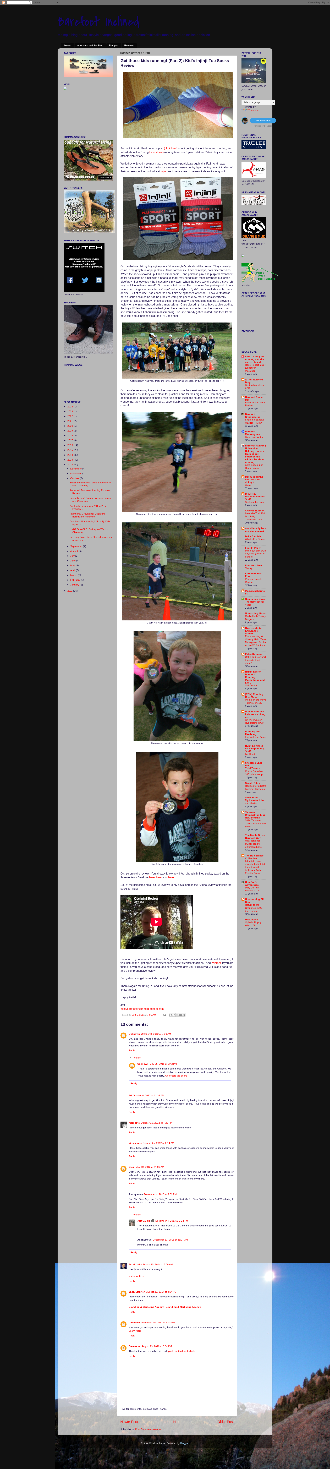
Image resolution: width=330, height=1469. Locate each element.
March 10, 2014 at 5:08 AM (158, 1264)
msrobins (134, 1122)
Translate (253, 110)
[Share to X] (177, 1015)
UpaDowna (251, 919)
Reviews (129, 45)
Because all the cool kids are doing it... (254, 479)
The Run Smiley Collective (254, 857)
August (74, 551)
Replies (137, 1057)
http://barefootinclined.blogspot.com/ (142, 1008)
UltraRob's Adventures (252, 883)
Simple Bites (252, 783)
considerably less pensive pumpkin (255, 529)
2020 (70, 425)
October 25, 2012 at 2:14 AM (158, 1143)
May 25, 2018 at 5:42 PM (163, 1063)
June (73, 560)
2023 (70, 411)
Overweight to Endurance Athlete (253, 631)
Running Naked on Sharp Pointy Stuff (254, 748)
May (73, 565)
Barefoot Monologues (252, 433)
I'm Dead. (250, 754)
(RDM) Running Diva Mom (254, 695)
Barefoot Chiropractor (252, 415)
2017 (70, 440)
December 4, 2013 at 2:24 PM (171, 1220)
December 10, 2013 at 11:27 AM (170, 1239)
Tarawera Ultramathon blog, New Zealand (255, 815)
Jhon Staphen (137, 1291)
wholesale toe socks (176, 1075)
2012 (70, 464)
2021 (70, 421)
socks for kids (136, 1276)
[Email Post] (164, 1014)
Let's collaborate (263, 120)
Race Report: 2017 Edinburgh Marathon (255, 368)
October (75, 478)
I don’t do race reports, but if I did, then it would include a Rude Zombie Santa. (255, 867)
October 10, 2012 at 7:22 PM (156, 1122)
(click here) (170, 148)
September (76, 546)
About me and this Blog (90, 45)
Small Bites (251, 797)
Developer (135, 1346)
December (76, 468)
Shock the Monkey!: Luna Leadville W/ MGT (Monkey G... (90, 484)
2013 (70, 459)
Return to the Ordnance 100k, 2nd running (254, 908)
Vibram (216, 963)
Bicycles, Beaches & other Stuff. (255, 496)
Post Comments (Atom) (148, 1429)
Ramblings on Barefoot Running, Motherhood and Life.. (255, 677)
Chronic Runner (254, 510)
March (74, 575)
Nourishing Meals (255, 613)
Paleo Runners (253, 654)
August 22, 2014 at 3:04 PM (161, 1291)
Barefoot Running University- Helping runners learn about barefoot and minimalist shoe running (255, 453)
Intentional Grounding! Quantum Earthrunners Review (87, 515)
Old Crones (251, 685)
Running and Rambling (252, 733)
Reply (132, 1050)
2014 (70, 455)
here (152, 877)
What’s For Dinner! (255, 539)
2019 (70, 430)
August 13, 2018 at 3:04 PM (157, 1346)
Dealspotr (268, 125)
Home (67, 45)
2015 (70, 450)
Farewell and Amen (255, 737)
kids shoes (135, 1143)
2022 (70, 416)
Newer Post (129, 1422)
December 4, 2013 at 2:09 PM (160, 1194)
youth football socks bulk (181, 1351)
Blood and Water (254, 437)
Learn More (135, 1330)
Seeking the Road (255, 502)
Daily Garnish (253, 536)
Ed (130, 1095)
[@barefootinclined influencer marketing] (244, 123)
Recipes (113, 45)
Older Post (225, 1422)
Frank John (135, 1264)
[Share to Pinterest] (183, 1015)
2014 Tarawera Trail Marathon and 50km (255, 823)
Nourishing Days (255, 599)
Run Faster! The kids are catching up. (255, 714)
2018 (70, 435)
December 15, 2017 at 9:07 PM (158, 1322)
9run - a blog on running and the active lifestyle (254, 359)
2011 (70, 590)
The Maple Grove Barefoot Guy (255, 836)
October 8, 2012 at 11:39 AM (148, 1095)
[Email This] (170, 1015)
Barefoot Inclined (99, 21)
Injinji (164, 171)
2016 (70, 445)
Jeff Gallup (138, 1014)
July (72, 555)
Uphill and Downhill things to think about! (255, 660)
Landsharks (156, 152)
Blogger (184, 1443)
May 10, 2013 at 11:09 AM (150, 1167)
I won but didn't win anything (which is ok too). (255, 553)
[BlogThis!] (174, 1015)
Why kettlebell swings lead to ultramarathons (253, 843)
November (76, 473)
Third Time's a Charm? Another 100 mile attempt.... (255, 771)
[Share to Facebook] (180, 1015)
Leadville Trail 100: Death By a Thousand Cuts (255, 516)
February (75, 579)
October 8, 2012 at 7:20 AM (156, 1034)
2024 (70, 406)
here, (159, 877)
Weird (248, 485)
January (75, 584)
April (73, 570)
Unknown (134, 1034)
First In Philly (253, 548)
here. (171, 877)
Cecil (132, 1167)
